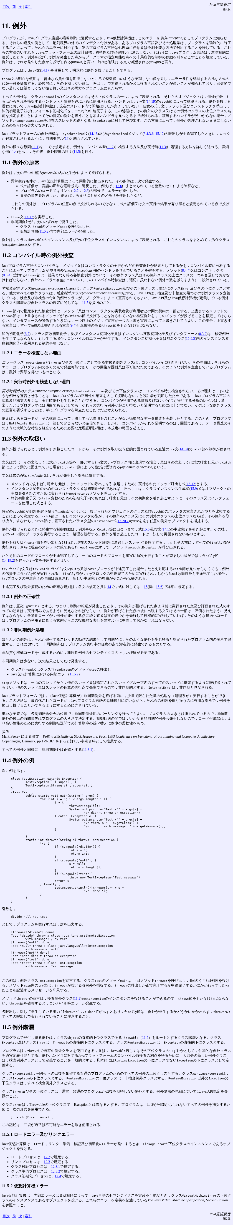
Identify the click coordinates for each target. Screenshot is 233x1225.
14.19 (151, 101)
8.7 (27, 334)
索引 (28, 7)
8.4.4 (185, 270)
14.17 (45, 70)
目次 (6, 7)
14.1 (166, 529)
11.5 (76, 152)
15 (145, 587)
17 (66, 138)
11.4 (13, 152)
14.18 (93, 134)
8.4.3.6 (149, 134)
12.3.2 (55, 1171)
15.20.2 (123, 521)
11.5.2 (43, 231)
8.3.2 (202, 334)
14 (109, 587)
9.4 (73, 325)
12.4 (58, 1176)
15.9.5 (190, 338)
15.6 (119, 186)
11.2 (110, 147)
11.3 (163, 147)
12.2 (75, 191)
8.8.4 (6, 275)
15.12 (159, 134)
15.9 (193, 489)
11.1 (35, 147)
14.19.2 (8, 560)
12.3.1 (55, 1166)
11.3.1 (87, 749)
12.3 (85, 191)
